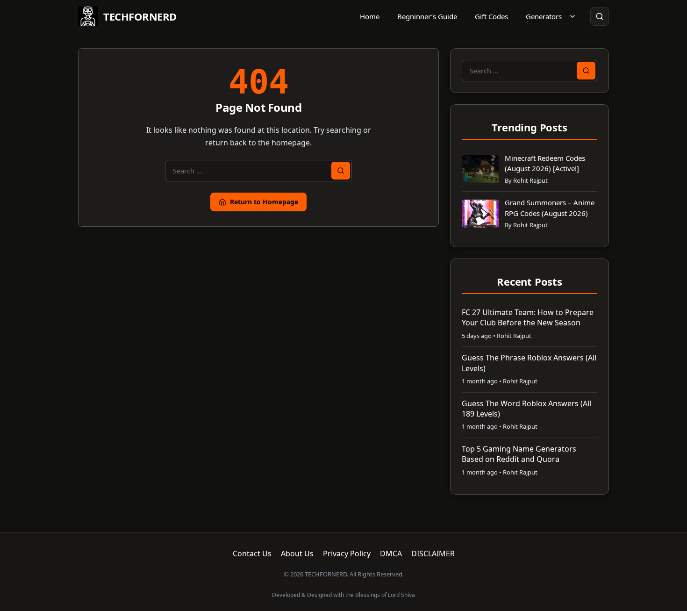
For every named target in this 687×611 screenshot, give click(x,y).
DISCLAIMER (433, 553)
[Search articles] (599, 16)
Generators (544, 16)
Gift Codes (491, 16)
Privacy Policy (347, 553)
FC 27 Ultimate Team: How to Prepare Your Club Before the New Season (528, 317)
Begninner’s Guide (427, 16)
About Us (297, 553)
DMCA (391, 553)
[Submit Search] (340, 171)
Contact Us (252, 553)
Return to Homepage (264, 201)
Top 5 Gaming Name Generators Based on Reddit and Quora (519, 454)
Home (369, 16)
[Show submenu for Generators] (572, 16)
